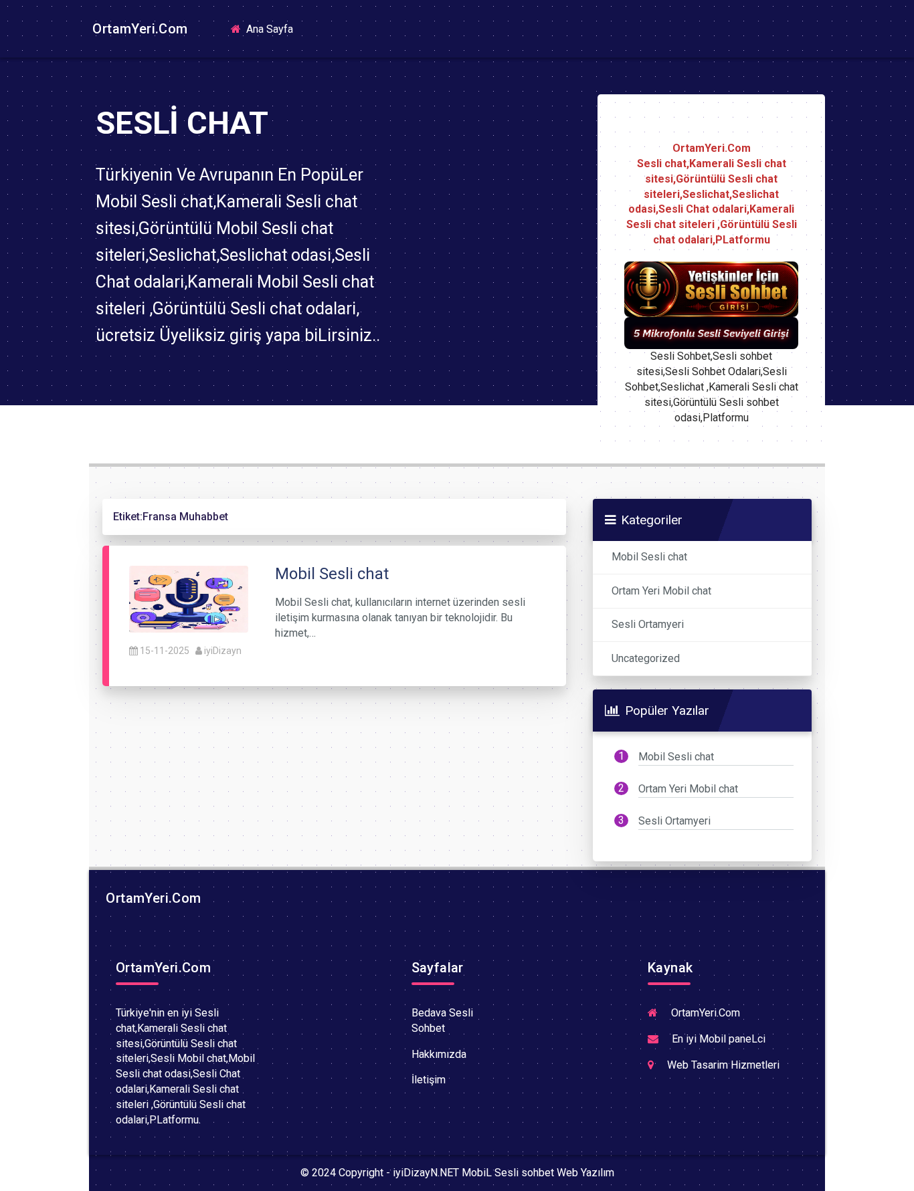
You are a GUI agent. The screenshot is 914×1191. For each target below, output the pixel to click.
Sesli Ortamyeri (648, 624)
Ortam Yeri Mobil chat (661, 590)
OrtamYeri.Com (138, 29)
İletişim (429, 1079)
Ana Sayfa (274, 28)
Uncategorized (646, 658)
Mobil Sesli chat (649, 556)
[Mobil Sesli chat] (188, 598)
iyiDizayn (223, 650)
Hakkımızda (439, 1054)
